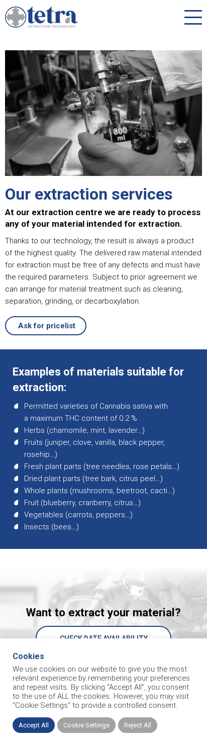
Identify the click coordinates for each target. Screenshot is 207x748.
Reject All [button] (137, 725)
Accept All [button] (34, 725)
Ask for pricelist (45, 325)
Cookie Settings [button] (86, 725)
